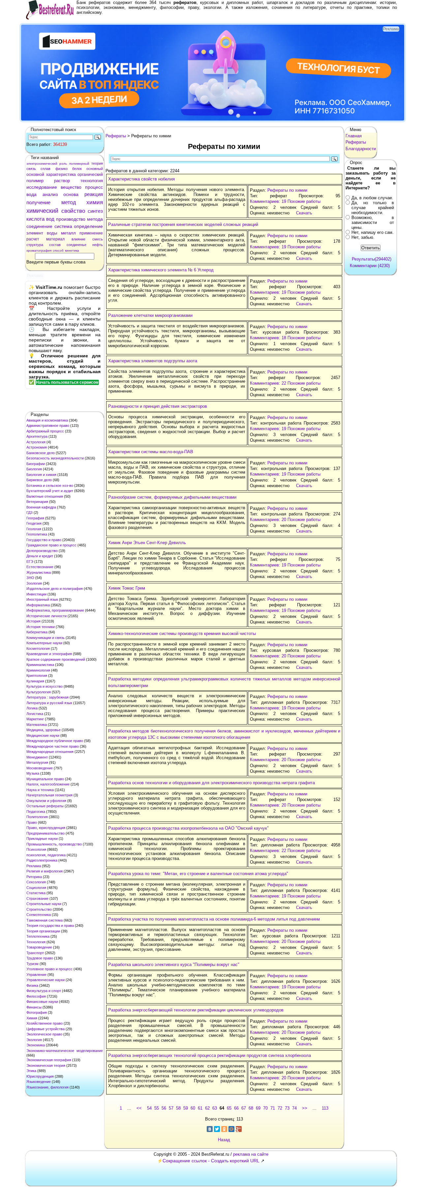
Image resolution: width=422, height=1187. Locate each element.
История (33, 621)
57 (171, 1108)
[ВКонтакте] (210, 1129)
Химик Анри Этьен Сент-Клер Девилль (147, 542)
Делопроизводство (42, 551)
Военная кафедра (41, 507)
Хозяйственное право (44, 1023)
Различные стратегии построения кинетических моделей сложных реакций (183, 224)
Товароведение (39, 947)
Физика (32, 985)
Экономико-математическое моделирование (64, 1051)
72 (280, 1108)
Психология (36, 849)
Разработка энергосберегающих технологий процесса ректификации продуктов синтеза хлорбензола (209, 1055)
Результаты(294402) (371, 259)
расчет (32, 239)
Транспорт (35, 953)
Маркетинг (35, 719)
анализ (50, 194)
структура (34, 245)
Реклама (33, 866)
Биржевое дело (39, 480)
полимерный (79, 163)
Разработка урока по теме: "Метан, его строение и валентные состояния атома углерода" (198, 873)
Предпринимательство (45, 833)
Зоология (34, 583)
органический (90, 174)
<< (139, 1108)
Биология (34, 469)
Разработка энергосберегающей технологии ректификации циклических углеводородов (196, 1010)
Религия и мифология (44, 871)
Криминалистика (40, 665)
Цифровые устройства (45, 1029)
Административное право (47, 426)
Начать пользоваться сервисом (67, 382)
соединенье (76, 245)
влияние (78, 239)
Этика (31, 1071)
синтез (95, 211)
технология (91, 180)
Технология (35, 942)
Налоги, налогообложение (48, 784)
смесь (97, 239)
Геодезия (34, 523)
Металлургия (37, 762)
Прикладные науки (42, 839)
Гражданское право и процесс (51, 545)
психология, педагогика (46, 855)
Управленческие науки (45, 980)
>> (304, 1108)
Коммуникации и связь (45, 638)
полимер (35, 180)
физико (61, 169)
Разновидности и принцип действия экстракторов (157, 406)
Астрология (35, 442)
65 (229, 1108)
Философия (36, 996)
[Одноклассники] (224, 1129)
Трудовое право (39, 958)
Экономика (35, 1045)
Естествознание (39, 567)
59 (185, 1108)
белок (77, 169)
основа (70, 194)
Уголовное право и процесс (49, 969)
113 (325, 1108)
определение (88, 226)
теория (97, 163)
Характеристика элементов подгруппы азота (152, 360)
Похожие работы (303, 201)
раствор (62, 180)
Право (31, 822)
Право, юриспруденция (45, 828)
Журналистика (38, 572)
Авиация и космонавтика (47, 420)
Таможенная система (44, 920)
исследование (41, 187)
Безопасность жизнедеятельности (55, 458)
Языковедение (38, 1082)
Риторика (34, 877)
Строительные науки (43, 904)
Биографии (35, 464)
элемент (34, 233)
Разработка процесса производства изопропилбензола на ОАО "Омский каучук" (188, 828)
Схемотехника (38, 915)
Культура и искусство (44, 686)
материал (55, 239)
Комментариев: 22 (268, 383)
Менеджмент (37, 757)
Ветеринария (37, 502)
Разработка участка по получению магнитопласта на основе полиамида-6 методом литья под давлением (214, 919)
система (63, 226)
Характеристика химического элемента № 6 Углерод (161, 269)
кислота (35, 219)
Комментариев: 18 (268, 337)
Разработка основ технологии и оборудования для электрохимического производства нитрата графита (211, 782)
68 (251, 1108)
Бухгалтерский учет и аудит (49, 491)
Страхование (37, 898)
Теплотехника (37, 936)
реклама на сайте (250, 1154)
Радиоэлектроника (41, 860)
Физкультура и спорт (43, 991)
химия (94, 202)
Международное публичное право (54, 741)
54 (149, 1108)
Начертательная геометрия (49, 795)
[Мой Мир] (231, 1129)
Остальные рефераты (45, 806)
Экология (34, 1040)
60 (193, 1108)
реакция (93, 194)
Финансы (34, 1007)
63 (214, 1108)
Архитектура (36, 436)
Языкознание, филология (47, 1087)
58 (178, 1108)
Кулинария (35, 681)
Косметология (38, 648)
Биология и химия (41, 475)
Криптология (36, 675)
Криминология (38, 670)
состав (55, 245)
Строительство (39, 909)
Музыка (32, 773)
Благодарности (361, 148)
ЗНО (30, 578)
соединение (39, 226)
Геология (33, 529)
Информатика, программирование (55, 610)
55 (156, 1108)
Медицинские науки (42, 735)
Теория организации (43, 931)
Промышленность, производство (54, 844)
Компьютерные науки (44, 643)
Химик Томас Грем (126, 588)
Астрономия (36, 447)
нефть (97, 245)
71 (272, 1108)
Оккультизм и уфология (46, 801)
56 (164, 1108)
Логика (32, 708)
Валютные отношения (44, 496)
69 (258, 1108)
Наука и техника (40, 790)
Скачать (304, 212)
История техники (40, 627)
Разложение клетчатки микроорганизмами (150, 315)
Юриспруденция (40, 1076)
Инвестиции (36, 594)
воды (52, 233)
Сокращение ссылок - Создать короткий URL (211, 1160)
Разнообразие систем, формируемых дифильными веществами (172, 497)
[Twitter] (217, 1129)
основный (94, 169)
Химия (31, 1018)
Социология (36, 888)
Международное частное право (52, 746)
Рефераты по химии (287, 190)
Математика (36, 725)
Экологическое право (44, 1034)
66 (236, 1108)
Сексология (36, 882)
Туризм (32, 964)
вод (50, 219)
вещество (71, 187)
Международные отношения (50, 752)
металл (68, 233)
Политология (37, 817)
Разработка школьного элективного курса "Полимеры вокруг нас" (173, 964)
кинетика (72, 250)
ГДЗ (29, 512)
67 (243, 1108)
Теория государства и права (50, 925)
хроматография (38, 250)
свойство (73, 211)
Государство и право (43, 540)
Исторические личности (46, 616)
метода (95, 219)
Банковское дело (40, 453)
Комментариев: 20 (268, 519)
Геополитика (36, 534)
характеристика (61, 174)
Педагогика (35, 812)
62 (207, 1108)
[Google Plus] (239, 1129)
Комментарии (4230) (370, 265)
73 (287, 1108)
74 (294, 1108)
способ (58, 250)
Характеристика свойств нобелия (141, 179)
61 (200, 1108)
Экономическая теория (45, 1065)
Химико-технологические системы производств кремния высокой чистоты (182, 633)
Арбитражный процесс (45, 431)
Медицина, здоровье (43, 730)
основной (35, 174)
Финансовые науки (42, 1002)
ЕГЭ (29, 562)
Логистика (34, 714)
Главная (354, 135)
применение (91, 233)
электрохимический (41, 163)
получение (38, 202)
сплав (45, 169)
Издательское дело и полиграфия (54, 589)
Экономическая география (48, 1060)
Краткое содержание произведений (55, 659)
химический (42, 210)
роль (63, 163)
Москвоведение (39, 768)
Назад (224, 1139)
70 (265, 1108)
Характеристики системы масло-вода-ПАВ (150, 451)
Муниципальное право (45, 779)
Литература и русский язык (49, 703)
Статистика (35, 893)
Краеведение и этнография (49, 654)
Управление (36, 975)
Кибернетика (36, 632)
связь (31, 169)
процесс (94, 187)
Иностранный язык (42, 599)
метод (68, 202)
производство (70, 219)
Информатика (38, 605)
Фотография (36, 1012)
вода (31, 194)
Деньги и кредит (39, 556)
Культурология (38, 692)
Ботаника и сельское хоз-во (49, 485)
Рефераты (116, 135)
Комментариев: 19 (268, 201)
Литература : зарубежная (47, 697)
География (35, 518)
